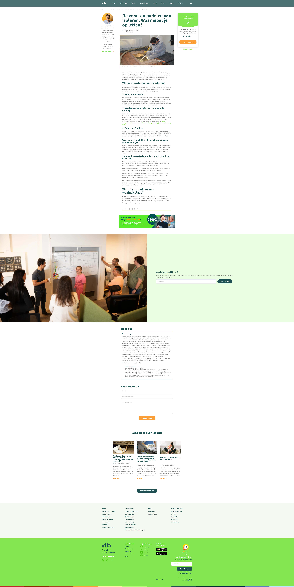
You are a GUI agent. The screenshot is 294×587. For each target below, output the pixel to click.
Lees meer (116, 478)
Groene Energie (106, 522)
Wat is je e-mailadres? (126, 395)
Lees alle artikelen (147, 491)
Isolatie (113, 9)
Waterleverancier (152, 514)
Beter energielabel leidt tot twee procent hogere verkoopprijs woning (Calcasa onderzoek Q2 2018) (146, 123)
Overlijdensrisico (129, 519)
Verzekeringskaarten (130, 524)
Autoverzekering (129, 514)
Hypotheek (128, 551)
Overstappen (174, 519)
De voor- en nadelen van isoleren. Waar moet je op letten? (132, 9)
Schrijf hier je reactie (125, 401)
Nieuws (155, 3)
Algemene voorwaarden (161, 578)
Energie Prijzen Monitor (108, 527)
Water (150, 508)
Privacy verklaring (159, 579)
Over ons (162, 3)
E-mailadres (159, 280)
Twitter (146, 550)
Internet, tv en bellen (177, 508)
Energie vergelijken (107, 514)
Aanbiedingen (175, 522)
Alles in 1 (173, 514)
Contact (171, 3)
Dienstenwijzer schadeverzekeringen (134, 530)
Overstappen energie (107, 519)
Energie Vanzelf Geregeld (108, 511)
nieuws (107, 9)
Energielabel (105, 524)
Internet (133, 3)
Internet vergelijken (176, 511)
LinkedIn (146, 553)
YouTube (146, 555)
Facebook (146, 547)
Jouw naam (124, 389)
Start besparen (188, 42)
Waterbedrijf (151, 511)
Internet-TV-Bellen (130, 554)
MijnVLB (180, 3)
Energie (113, 3)
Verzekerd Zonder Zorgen (131, 511)
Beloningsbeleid (129, 527)
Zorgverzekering (129, 522)
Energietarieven (106, 516)
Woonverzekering (129, 516)
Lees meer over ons (107, 51)
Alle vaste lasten (144, 3)
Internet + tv (174, 516)
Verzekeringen (124, 3)
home (102, 9)
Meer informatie (187, 49)
